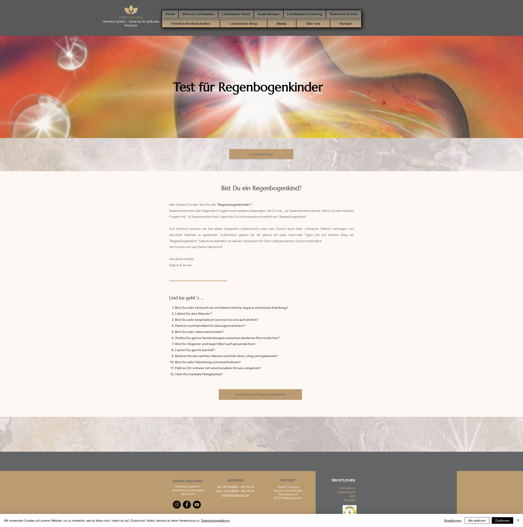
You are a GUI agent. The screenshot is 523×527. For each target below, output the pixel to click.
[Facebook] (187, 505)
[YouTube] (197, 505)
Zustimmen (502, 520)
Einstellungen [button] (453, 520)
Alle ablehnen (477, 520)
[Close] (518, 520)
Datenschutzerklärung (215, 520)
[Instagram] (177, 505)
